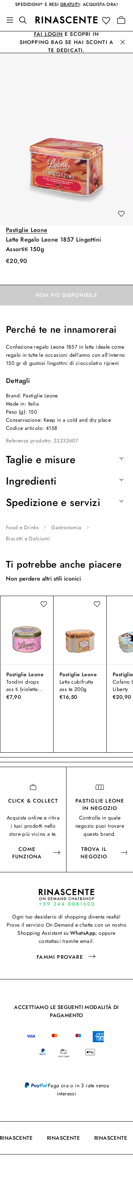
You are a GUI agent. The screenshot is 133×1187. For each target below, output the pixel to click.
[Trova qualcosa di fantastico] (25, 20)
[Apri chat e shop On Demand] (66, 897)
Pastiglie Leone (26, 230)
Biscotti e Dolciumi (28, 538)
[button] (107, 20)
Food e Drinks (22, 527)
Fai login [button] (48, 34)
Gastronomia (66, 527)
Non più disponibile (66, 295)
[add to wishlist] (121, 214)
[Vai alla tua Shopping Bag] (121, 20)
